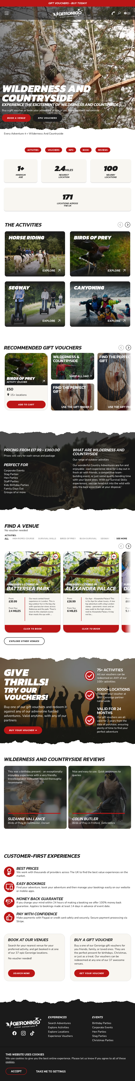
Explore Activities (58, 1027)
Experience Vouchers (60, 1036)
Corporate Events (102, 1027)
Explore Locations (58, 1032)
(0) (129, 13)
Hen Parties (99, 1032)
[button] (120, 224)
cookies (10, 1062)
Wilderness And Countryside (46, 133)
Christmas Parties (102, 1040)
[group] (35, 254)
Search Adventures (59, 1023)
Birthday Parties (101, 1023)
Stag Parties (99, 1036)
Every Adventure (15, 133)
